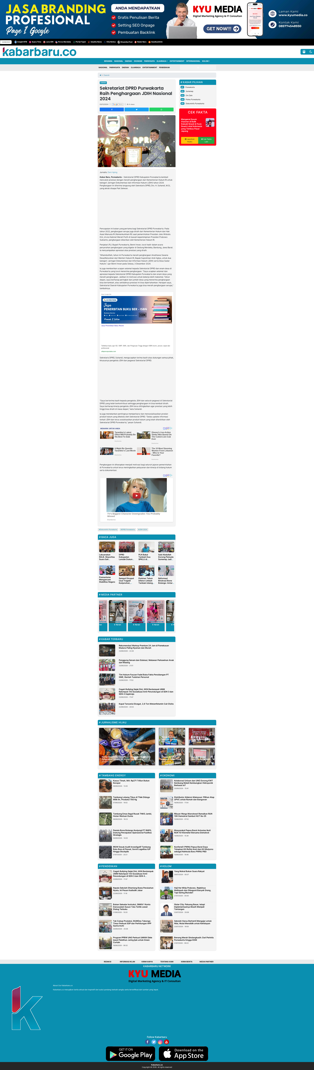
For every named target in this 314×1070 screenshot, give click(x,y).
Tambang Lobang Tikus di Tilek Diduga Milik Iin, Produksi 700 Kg (131, 798)
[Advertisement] (137, 209)
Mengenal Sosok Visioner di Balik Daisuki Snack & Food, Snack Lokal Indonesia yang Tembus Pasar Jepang (191, 125)
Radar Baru (141, 42)
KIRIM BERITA (186, 962)
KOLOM (205, 61)
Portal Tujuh (81, 42)
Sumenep (189, 91)
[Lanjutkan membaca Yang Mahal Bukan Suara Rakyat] (166, 876)
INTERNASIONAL (193, 61)
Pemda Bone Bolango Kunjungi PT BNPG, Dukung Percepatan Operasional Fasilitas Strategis (132, 832)
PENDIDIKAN (164, 67)
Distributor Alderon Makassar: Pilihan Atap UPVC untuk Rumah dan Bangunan (194, 798)
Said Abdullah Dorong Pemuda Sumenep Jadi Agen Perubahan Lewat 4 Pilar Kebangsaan (166, 560)
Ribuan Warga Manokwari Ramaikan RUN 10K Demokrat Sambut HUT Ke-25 (193, 814)
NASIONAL (118, 61)
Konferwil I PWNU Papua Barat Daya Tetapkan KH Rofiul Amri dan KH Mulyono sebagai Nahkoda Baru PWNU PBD (193, 849)
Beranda (108, 61)
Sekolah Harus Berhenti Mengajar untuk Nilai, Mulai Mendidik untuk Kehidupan (193, 922)
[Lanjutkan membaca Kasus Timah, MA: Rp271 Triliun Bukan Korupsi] (105, 785)
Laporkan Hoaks (190, 140)
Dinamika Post (126, 42)
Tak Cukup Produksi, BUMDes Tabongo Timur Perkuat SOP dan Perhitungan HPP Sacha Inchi (132, 923)
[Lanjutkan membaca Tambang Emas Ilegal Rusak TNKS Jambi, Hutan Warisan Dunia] (105, 819)
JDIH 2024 (143, 529)
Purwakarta (190, 87)
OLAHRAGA (161, 61)
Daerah (103, 83)
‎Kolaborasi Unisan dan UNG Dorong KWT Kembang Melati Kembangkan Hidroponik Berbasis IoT (193, 782)
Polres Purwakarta (193, 99)
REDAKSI (107, 962)
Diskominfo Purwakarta (108, 529)
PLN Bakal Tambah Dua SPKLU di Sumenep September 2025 (146, 559)
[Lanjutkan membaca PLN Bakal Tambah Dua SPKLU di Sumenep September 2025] (146, 547)
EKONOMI (138, 61)
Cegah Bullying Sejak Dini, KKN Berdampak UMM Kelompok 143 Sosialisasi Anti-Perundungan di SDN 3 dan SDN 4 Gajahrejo (146, 691)
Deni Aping (112, 172)
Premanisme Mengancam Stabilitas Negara (107, 579)
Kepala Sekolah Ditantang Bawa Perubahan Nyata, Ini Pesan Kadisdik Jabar (133, 889)
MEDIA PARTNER (206, 962)
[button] (310, 52)
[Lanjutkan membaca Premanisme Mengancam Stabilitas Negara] (107, 570)
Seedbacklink (157, 42)
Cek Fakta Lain (207, 140)
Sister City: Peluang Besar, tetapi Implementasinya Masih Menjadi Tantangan (189, 906)
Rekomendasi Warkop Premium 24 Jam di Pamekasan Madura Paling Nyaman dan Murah (144, 646)
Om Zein (189, 95)
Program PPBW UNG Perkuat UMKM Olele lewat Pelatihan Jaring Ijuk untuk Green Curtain (132, 939)
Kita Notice (111, 42)
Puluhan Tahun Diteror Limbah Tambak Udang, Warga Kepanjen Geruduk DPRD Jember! (146, 584)
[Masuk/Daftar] (304, 52)
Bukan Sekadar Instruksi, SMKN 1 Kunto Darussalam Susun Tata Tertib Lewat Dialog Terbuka (131, 906)
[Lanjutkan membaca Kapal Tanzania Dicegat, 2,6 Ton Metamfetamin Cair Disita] (107, 709)
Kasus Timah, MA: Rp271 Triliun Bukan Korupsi (131, 781)
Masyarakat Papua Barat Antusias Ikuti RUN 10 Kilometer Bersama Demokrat (192, 831)
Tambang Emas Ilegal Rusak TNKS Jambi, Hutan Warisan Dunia (132, 814)
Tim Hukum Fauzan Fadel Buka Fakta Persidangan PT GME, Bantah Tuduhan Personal (144, 675)
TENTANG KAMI (166, 962)
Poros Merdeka (64, 42)
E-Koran (117, 625)
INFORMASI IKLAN (127, 962)
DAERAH (128, 61)
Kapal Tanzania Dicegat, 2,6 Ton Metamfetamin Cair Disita (146, 704)
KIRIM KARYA (147, 962)
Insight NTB (22, 42)
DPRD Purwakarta (128, 529)
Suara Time (36, 42)
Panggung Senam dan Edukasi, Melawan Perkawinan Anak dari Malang (146, 661)
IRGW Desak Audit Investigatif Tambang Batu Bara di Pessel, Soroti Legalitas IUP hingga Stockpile (132, 849)
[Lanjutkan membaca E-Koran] (117, 611)
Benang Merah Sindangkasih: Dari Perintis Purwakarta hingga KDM (194, 938)
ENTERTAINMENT (177, 61)
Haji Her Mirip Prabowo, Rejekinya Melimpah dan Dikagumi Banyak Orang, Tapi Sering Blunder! (192, 890)
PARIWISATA (149, 61)
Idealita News (96, 42)
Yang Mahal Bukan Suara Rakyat (189, 871)
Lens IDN (49, 42)
